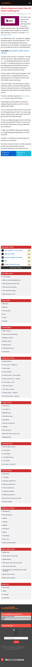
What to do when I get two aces (11, 433)
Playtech (5, 522)
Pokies (4, 317)
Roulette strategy (7, 501)
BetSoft (5, 518)
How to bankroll (7, 430)
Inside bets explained (8, 491)
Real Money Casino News (7, 616)
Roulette (5, 321)
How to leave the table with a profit (12, 498)
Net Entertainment (7, 515)
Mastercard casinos (8, 337)
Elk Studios (6, 528)
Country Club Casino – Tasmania (11, 378)
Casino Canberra (7, 372)
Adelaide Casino (7, 361)
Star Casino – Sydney (8, 389)
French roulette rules (8, 488)
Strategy (5, 426)
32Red (4, 591)
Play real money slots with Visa (11, 283)
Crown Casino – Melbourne (10, 365)
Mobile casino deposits (9, 578)
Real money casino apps (9, 566)
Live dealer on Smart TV (9, 464)
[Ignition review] (2, 264)
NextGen (5, 525)
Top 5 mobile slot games (9, 290)
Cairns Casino (6, 368)
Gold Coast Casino (8, 385)
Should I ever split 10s (9, 423)
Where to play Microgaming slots (11, 280)
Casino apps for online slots (10, 556)
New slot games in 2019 (9, 294)
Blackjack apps (7, 413)
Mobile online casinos (9, 574)
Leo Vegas (5, 594)
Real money (6, 406)
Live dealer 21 (6, 409)
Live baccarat (6, 450)
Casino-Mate (6, 598)
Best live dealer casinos (9, 447)
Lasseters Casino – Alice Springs (11, 375)
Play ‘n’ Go (6, 539)
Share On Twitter (21, 153)
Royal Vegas (6, 587)
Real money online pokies (10, 287)
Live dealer (6, 477)
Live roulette (6, 460)
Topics (2, 619)
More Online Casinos (16, 267)
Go (29, 250)
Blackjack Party (7, 437)
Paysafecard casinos (8, 348)
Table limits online (8, 416)
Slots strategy (6, 276)
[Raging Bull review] (2, 261)
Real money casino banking (10, 334)
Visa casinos (6, 351)
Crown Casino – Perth (8, 382)
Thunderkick (6, 535)
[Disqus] (16, 179)
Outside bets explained (9, 494)
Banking (3, 618)
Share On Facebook (5, 153)
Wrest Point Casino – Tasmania (11, 396)
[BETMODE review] (2, 250)
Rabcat (4, 532)
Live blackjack (6, 454)
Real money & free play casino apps (12, 562)
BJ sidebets (6, 419)
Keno (4, 314)
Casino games (6, 310)
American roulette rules (9, 484)
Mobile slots (6, 552)
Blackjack (5, 303)
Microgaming (6, 511)
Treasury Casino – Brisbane (10, 392)
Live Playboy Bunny (8, 457)
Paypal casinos (7, 344)
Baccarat (5, 307)
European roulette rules (9, 481)
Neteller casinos (7, 341)
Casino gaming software (9, 542)
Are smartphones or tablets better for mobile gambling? (14, 570)
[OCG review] (2, 257)
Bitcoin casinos (7, 331)
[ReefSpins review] (2, 254)
